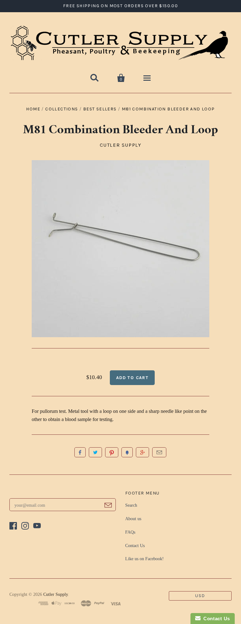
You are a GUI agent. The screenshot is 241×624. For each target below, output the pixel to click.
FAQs (130, 532)
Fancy (127, 452)
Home (33, 109)
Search (131, 505)
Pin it (111, 452)
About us (133, 518)
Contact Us (135, 545)
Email (159, 452)
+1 (142, 452)
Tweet (95, 452)
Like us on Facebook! (144, 558)
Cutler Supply (121, 145)
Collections (61, 109)
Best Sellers (100, 109)
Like (80, 452)
